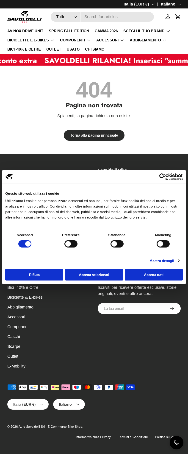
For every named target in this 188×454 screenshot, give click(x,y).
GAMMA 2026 (106, 31)
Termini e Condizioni (133, 437)
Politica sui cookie (168, 437)
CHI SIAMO (94, 49)
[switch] (70, 244)
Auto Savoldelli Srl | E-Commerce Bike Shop (50, 426)
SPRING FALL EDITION (69, 31)
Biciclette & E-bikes (25, 297)
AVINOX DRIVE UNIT (25, 31)
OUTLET (53, 49)
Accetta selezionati (94, 274)
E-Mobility (16, 366)
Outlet (12, 356)
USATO (73, 49)
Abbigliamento (20, 307)
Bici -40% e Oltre (22, 287)
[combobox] (102, 17)
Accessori (16, 317)
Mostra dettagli (161, 261)
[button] (178, 17)
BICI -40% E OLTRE (24, 49)
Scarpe (13, 346)
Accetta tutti (153, 274)
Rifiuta (34, 274)
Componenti (18, 326)
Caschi (13, 336)
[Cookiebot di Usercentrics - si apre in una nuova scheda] (163, 176)
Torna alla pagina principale (94, 135)
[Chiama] (176, 442)
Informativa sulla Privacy (93, 437)
